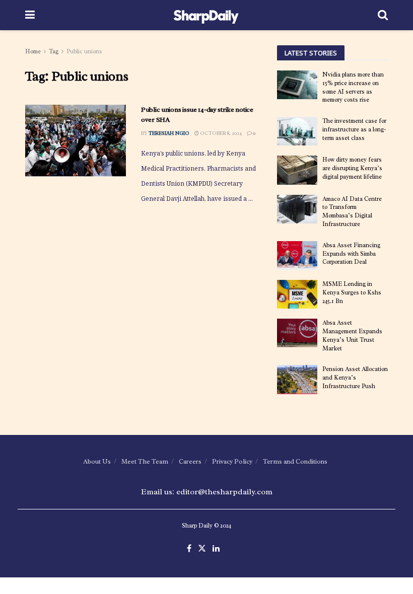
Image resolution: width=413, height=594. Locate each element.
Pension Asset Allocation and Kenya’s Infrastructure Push (355, 377)
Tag (53, 51)
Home (33, 51)
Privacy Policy (232, 461)
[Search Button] (383, 15)
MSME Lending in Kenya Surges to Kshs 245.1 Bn (351, 292)
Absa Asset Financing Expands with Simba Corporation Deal (351, 253)
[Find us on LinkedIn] (216, 549)
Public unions (84, 51)
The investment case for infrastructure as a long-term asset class (354, 129)
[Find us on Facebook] (189, 549)
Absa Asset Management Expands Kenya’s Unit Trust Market (352, 335)
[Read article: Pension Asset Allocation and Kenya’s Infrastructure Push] (297, 379)
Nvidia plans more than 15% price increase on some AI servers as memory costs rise (353, 87)
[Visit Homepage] (206, 15)
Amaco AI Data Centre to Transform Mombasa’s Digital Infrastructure (352, 211)
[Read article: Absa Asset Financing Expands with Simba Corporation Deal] (297, 255)
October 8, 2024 (220, 133)
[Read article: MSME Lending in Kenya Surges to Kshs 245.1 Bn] (297, 294)
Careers (190, 461)
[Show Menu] (30, 15)
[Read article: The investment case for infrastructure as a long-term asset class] (297, 131)
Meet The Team (144, 461)
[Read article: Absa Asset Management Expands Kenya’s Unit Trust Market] (297, 333)
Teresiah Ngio (169, 133)
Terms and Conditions (295, 461)
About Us (97, 461)
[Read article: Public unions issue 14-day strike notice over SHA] (75, 141)
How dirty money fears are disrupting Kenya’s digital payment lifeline (352, 168)
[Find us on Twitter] (202, 549)
